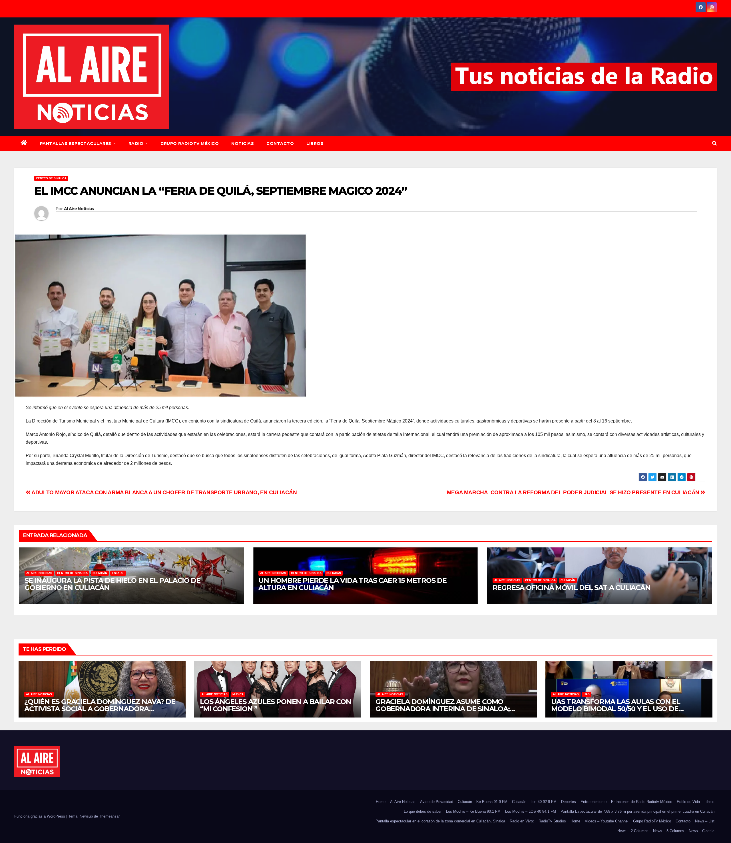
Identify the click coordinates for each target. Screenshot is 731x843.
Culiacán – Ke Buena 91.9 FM (482, 802)
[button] (714, 143)
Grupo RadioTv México (189, 143)
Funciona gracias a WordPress (40, 816)
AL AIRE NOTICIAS (39, 573)
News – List (704, 821)
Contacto (280, 143)
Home (380, 802)
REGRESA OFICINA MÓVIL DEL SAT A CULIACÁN (571, 587)
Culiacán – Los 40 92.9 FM (534, 802)
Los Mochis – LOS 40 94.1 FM (530, 811)
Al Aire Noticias (79, 208)
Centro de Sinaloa (51, 178)
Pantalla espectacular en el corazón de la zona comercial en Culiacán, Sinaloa (440, 821)
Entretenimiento (594, 802)
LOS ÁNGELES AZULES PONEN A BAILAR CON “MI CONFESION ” (275, 705)
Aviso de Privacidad (436, 802)
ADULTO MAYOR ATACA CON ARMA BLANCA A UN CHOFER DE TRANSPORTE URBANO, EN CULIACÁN (164, 492)
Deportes (568, 802)
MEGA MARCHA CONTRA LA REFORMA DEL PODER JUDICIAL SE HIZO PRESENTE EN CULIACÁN (574, 492)
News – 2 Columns (632, 831)
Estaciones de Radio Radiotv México (641, 802)
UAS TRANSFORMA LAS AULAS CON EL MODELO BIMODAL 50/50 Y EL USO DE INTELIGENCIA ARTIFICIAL (615, 708)
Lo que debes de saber (422, 811)
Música (238, 694)
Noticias (242, 143)
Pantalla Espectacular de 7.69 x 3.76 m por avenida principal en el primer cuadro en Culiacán (637, 811)
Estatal (118, 573)
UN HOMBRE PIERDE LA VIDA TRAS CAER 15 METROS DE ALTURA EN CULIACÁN (352, 584)
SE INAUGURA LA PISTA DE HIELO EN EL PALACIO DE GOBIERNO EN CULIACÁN (112, 584)
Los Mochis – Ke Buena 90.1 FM (473, 811)
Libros (315, 143)
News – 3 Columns (668, 831)
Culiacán (100, 573)
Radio (136, 143)
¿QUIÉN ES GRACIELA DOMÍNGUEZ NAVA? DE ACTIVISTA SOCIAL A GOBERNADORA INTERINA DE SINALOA (99, 708)
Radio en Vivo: (522, 821)
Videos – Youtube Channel (606, 821)
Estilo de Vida (688, 802)
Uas (587, 694)
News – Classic (701, 831)
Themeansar (109, 816)
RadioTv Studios (552, 821)
